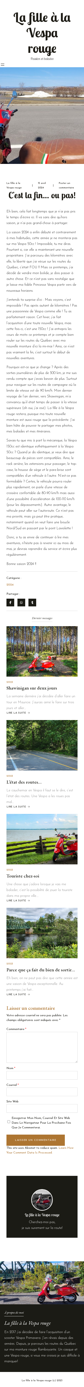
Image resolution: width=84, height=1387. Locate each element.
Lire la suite (16, 713)
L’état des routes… (24, 782)
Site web (12, 1101)
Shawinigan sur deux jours (31, 688)
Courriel (12, 1085)
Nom (10, 1068)
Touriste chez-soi (22, 876)
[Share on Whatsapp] (21, 602)
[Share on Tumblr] (32, 602)
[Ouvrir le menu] (2, 64)
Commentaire (16, 1029)
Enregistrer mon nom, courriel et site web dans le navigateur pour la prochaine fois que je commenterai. (41, 1123)
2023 (9, 682)
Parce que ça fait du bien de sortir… (40, 970)
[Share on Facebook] (10, 602)
